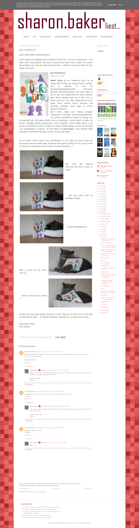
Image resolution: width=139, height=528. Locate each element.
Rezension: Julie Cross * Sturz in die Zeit (108, 298)
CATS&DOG (45, 37)
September (104, 221)
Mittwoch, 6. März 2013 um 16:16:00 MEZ (48, 352)
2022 (101, 189)
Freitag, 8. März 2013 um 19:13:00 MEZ (54, 442)
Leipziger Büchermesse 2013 (107, 268)
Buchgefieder (104, 176)
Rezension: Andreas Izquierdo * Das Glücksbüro (106, 281)
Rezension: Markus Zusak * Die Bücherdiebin (108, 250)
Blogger (87, 523)
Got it (120, 5)
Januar (103, 312)
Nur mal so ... (104, 295)
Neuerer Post (24, 488)
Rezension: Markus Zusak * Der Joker (108, 254)
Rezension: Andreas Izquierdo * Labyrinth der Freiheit (39, 509)
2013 (101, 211)
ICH (34, 37)
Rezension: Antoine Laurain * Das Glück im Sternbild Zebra (41, 507)
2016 (101, 204)
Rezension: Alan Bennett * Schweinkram (108, 239)
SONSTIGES (91, 37)
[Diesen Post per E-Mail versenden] (56, 337)
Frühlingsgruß (104, 307)
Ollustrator (73, 523)
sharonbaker (34, 370)
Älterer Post (88, 488)
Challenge (103, 260)
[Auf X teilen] (61, 337)
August (103, 224)
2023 (101, 186)
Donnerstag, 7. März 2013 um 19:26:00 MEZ (49, 428)
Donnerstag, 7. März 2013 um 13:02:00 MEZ (49, 391)
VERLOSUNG (104, 258)
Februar (103, 310)
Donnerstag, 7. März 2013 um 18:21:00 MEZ (55, 406)
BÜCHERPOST (105, 263)
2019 (101, 196)
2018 (101, 199)
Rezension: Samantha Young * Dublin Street (108, 291)
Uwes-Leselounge (105, 171)
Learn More (112, 5)
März (102, 237)
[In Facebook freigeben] (63, 337)
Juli (102, 226)
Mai (102, 231)
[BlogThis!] (58, 337)
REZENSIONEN (62, 37)
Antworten (27, 362)
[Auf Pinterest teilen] (65, 337)
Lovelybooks (72, 59)
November (104, 216)
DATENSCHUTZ (102, 46)
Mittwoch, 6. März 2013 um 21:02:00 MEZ (54, 370)
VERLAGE (77, 37)
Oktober (103, 219)
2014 (101, 209)
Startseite (56, 488)
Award (102, 288)
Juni (102, 229)
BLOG (26, 37)
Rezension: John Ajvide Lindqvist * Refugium (36, 515)
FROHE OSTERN (105, 243)
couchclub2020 (29, 352)
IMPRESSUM (107, 37)
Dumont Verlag (59, 76)
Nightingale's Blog (105, 166)
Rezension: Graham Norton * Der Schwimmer (37, 517)
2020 (101, 194)
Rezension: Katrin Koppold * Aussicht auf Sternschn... (108, 276)
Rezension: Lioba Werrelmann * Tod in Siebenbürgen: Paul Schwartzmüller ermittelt (41, 512)
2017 (101, 201)
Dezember (104, 214)
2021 (101, 191)
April (102, 234)
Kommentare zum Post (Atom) (36, 492)
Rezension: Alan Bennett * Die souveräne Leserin (108, 246)
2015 (101, 206)
